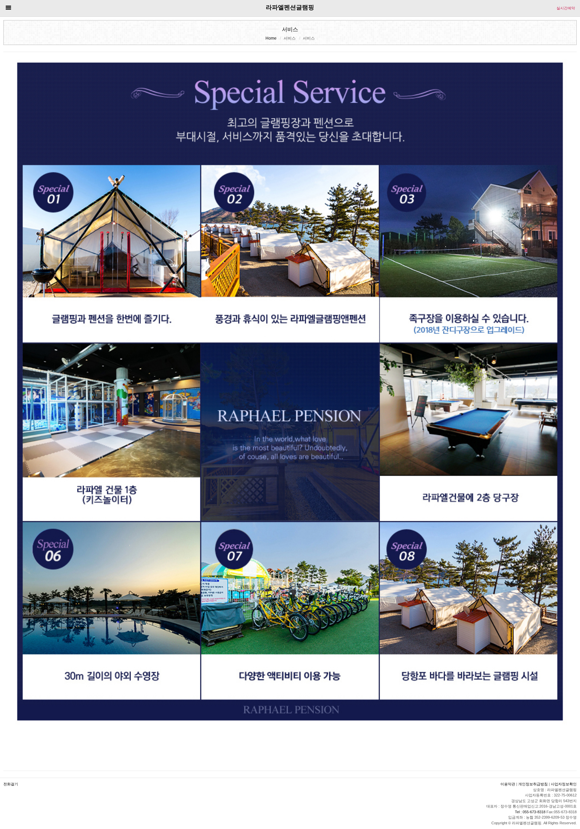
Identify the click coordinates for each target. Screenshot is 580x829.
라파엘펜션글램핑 (290, 7)
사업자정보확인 (564, 784)
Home (271, 38)
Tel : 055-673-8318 (530, 812)
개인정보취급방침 (533, 784)
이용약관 (507, 784)
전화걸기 (10, 784)
